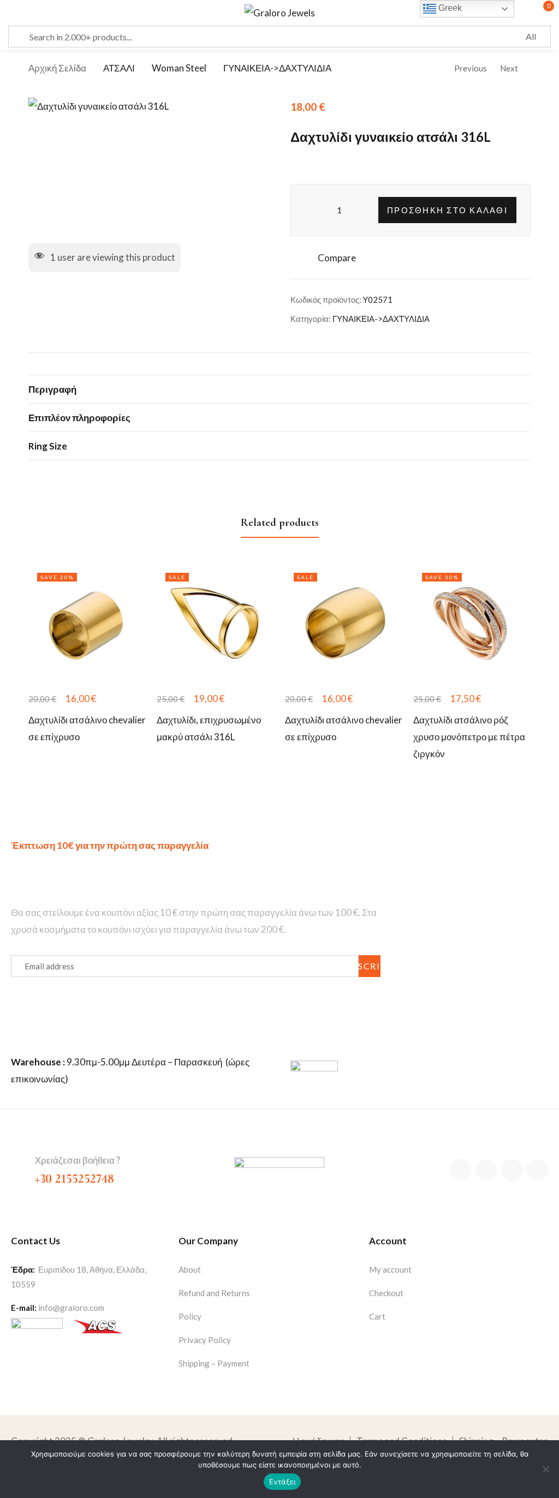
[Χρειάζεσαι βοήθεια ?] (18, 1161)
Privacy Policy (205, 1340)
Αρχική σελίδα (57, 68)
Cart (377, 1316)
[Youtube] (537, 1170)
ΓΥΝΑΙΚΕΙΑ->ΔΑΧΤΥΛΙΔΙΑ (277, 68)
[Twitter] (486, 1170)
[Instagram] (511, 1170)
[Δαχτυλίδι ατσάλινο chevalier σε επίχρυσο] (87, 622)
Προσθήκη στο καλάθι (447, 210)
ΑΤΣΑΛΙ (119, 68)
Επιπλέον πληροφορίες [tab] (79, 417)
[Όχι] (545, 1469)
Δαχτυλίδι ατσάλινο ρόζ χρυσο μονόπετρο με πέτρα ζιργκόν (469, 736)
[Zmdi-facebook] (460, 1170)
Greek (449, 8)
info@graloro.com (71, 1308)
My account (390, 1269)
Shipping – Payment (214, 1363)
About (190, 1269)
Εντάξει (282, 1481)
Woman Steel (179, 68)
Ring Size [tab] (47, 446)
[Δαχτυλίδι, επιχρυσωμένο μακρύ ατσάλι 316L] (215, 622)
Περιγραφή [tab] (52, 389)
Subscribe (369, 966)
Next (509, 68)
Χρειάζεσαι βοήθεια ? (77, 1160)
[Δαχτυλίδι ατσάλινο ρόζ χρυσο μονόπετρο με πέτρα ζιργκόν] (472, 622)
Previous (470, 68)
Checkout (386, 1293)
